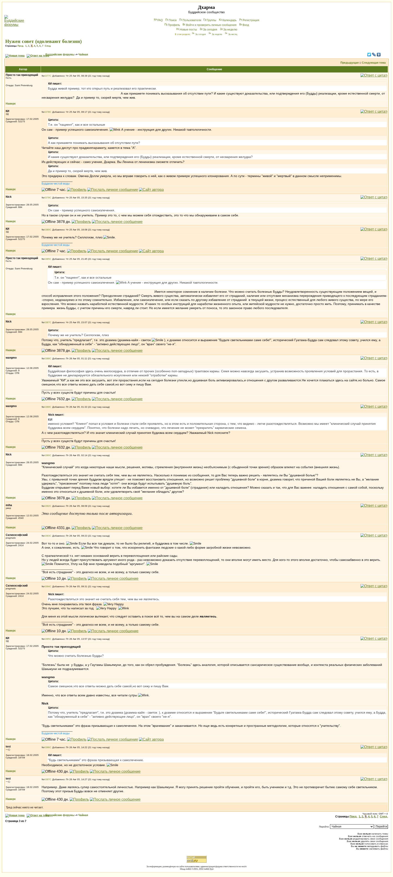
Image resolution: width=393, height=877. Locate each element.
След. (48, 46)
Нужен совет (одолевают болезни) (43, 41)
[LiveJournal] (374, 54)
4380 (47, 229)
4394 (47, 586)
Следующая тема (374, 62)
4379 (47, 197)
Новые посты (188, 29)
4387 (47, 322)
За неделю (230, 29)
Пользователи (192, 20)
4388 (47, 358)
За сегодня (210, 29)
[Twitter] (369, 54)
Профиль (174, 25)
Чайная (83, 54)
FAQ (160, 20)
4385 (47, 259)
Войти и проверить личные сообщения (211, 25)
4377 (47, 76)
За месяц (232, 34)
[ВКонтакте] (378, 54)
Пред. (21, 46)
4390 (47, 455)
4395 (47, 639)
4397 (47, 779)
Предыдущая (349, 62)
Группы (211, 20)
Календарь (229, 20)
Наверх (11, 103)
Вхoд (246, 25)
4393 (47, 536)
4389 (47, 407)
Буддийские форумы (59, 54)
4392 (47, 506)
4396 (47, 747)
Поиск (172, 20)
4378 (47, 112)
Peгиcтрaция (251, 20)
